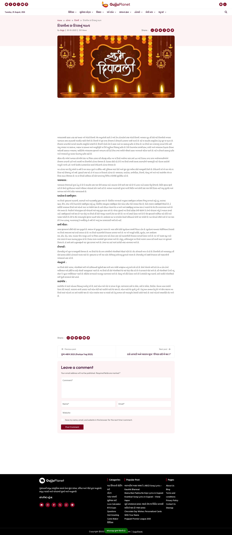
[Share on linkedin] (156, 30)
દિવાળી (76, 20)
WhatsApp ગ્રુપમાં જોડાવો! (115, 530)
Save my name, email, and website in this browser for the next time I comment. (98, 420)
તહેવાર (68, 20)
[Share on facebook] (164, 30)
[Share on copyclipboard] (172, 30)
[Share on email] (168, 30)
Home (59, 20)
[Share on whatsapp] (152, 30)
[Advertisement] (9, 60)
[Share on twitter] (160, 30)
